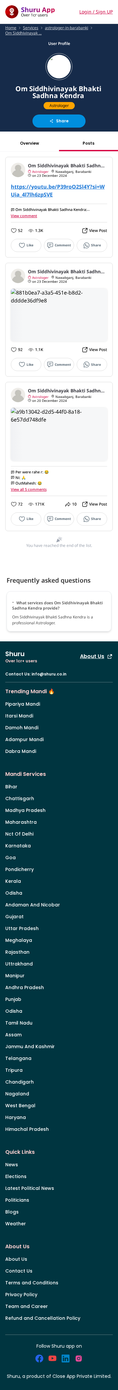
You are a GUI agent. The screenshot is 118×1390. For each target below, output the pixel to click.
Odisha (13, 893)
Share (62, 121)
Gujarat (14, 916)
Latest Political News (29, 1188)
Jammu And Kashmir (30, 1046)
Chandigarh (19, 1082)
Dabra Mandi (20, 751)
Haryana (15, 1117)
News (11, 1164)
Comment (63, 245)
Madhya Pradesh (25, 810)
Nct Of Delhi (19, 834)
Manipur (15, 975)
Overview (29, 143)
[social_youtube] (52, 1358)
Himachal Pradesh (27, 1129)
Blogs (12, 1212)
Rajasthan (17, 952)
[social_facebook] (39, 1358)
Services (30, 28)
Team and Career (26, 1306)
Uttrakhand (19, 964)
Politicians (17, 1200)
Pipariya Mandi (22, 704)
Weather (15, 1223)
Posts (88, 143)
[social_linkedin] (65, 1358)
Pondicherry (19, 869)
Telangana (18, 1058)
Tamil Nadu (18, 1023)
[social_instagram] (79, 1358)
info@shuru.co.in (49, 674)
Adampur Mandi (24, 739)
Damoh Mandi (21, 727)
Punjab (13, 999)
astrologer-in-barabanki (66, 28)
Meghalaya (18, 940)
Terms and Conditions (31, 1282)
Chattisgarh (19, 798)
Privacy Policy (21, 1294)
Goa (10, 857)
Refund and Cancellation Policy (42, 1318)
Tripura (14, 1070)
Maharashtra (21, 822)
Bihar (11, 786)
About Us (92, 656)
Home (10, 28)
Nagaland (17, 1093)
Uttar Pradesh (22, 928)
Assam (13, 1034)
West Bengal (20, 1105)
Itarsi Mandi (19, 716)
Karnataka (18, 845)
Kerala (13, 881)
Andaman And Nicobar (32, 905)
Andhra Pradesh (24, 987)
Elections (16, 1176)
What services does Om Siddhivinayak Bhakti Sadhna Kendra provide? (57, 605)
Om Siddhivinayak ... (23, 33)
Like (30, 245)
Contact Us (18, 1271)
